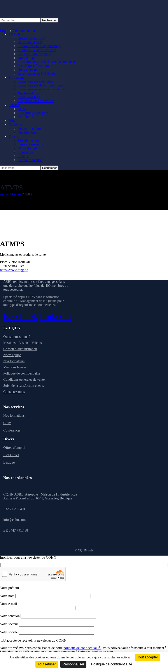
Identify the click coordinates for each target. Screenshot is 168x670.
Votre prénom (10, 588)
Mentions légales (14, 367)
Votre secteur (9, 624)
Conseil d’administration (20, 349)
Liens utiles (11, 455)
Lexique (9, 462)
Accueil (4, 194)
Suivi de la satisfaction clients (23, 385)
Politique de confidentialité (21, 373)
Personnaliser (73, 664)
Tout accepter (147, 657)
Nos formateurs (13, 361)
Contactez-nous (14, 392)
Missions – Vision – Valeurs (22, 343)
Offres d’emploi (14, 447)
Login (4, 31)
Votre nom (7, 596)
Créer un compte (24, 31)
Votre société (9, 632)
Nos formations (13, 415)
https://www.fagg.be (14, 270)
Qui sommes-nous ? (17, 336)
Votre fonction (10, 616)
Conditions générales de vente (24, 379)
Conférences (12, 430)
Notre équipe (12, 355)
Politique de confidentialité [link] (111, 664)
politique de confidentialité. (82, 648)
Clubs (7, 423)
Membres (16, 194)
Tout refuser (47, 664)
